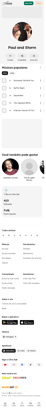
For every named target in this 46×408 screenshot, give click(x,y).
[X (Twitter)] (39, 365)
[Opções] (40, 80)
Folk (7, 210)
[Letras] (6, 377)
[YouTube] (5, 365)
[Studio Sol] (10, 387)
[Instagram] (13, 365)
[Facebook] (22, 365)
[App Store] (27, 322)
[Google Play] (10, 322)
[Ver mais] (40, 67)
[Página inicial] (7, 3)
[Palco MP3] (19, 378)
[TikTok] (30, 365)
